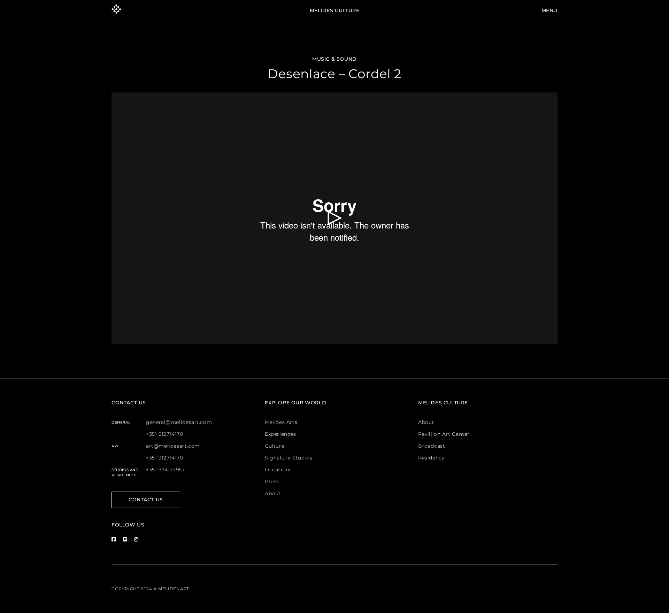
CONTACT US (146, 499)
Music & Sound (334, 59)
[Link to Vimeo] (125, 539)
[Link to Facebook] (114, 539)
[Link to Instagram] (136, 539)
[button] (334, 218)
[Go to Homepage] (116, 10)
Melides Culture (335, 10)
